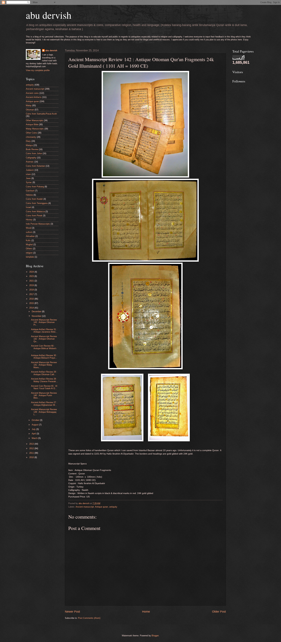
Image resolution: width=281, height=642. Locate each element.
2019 (31, 285)
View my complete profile (38, 70)
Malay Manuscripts (35, 128)
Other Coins (31, 133)
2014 (31, 308)
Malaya (29, 145)
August (35, 424)
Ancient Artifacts (33, 97)
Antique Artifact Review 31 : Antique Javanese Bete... (44, 330)
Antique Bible (32, 124)
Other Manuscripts (34, 120)
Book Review (32, 149)
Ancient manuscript (85, 507)
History (29, 219)
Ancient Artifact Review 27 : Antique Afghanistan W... (44, 403)
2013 (31, 444)
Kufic (28, 240)
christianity (31, 137)
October (36, 420)
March (35, 438)
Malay (29, 105)
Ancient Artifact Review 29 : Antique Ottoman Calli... (44, 373)
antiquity (113, 507)
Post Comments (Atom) (89, 618)
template (30, 257)
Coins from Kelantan (35, 166)
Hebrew (29, 195)
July (34, 429)
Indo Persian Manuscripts (38, 224)
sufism (29, 232)
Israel (28, 207)
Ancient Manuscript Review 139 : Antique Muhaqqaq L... (44, 412)
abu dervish (48, 14)
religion (29, 253)
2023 (31, 276)
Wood (28, 228)
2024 (31, 272)
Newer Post (72, 611)
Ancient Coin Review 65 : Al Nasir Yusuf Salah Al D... (44, 387)
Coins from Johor (34, 153)
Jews (28, 178)
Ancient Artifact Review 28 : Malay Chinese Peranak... (44, 380)
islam (28, 174)
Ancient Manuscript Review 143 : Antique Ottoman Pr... (44, 322)
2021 (31, 281)
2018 (31, 289)
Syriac (29, 182)
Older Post (219, 611)
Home (146, 611)
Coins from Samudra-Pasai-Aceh (41, 114)
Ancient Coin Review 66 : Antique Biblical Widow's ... (43, 348)
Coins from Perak (34, 215)
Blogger (155, 635)
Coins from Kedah (34, 199)
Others (29, 248)
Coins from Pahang (35, 186)
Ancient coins (32, 93)
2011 (31, 453)
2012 (31, 448)
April (34, 433)
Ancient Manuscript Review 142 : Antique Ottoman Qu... (44, 339)
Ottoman (30, 109)
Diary (28, 141)
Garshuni (30, 190)
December (37, 311)
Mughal (29, 244)
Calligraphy (31, 157)
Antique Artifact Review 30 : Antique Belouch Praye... (44, 356)
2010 (31, 457)
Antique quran (101, 507)
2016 (31, 299)
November (37, 316)
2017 (31, 294)
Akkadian (30, 236)
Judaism (30, 170)
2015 (31, 303)
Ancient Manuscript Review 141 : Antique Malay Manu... (44, 365)
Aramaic (30, 161)
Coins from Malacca (35, 211)
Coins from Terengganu (37, 203)
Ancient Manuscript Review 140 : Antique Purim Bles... (44, 395)
